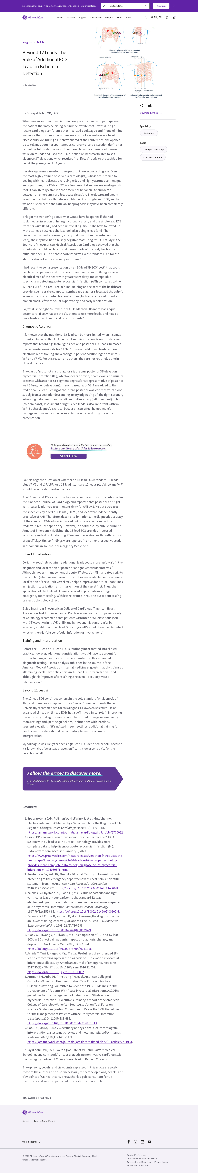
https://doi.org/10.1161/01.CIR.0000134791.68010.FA (62, 1023)
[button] (146, 17)
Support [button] (83, 17)
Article (40, 42)
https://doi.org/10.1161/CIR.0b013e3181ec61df (87, 888)
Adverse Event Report (44, 1121)
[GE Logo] (32, 18)
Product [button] (60, 17)
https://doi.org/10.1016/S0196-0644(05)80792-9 (59, 930)
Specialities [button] (96, 17)
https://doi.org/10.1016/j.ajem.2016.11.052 (55, 972)
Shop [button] (119, 17)
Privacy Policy (161, 1161)
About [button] (129, 17)
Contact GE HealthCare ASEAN (142, 1158)
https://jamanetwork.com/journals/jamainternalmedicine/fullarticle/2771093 (79, 1042)
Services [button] (71, 17)
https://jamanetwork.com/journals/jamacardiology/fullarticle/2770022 (75, 832)
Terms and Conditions (138, 1165)
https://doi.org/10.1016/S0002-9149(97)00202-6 (87, 911)
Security (26, 1121)
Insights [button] (109, 17)
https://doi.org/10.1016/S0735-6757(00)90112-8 (59, 949)
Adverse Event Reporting (139, 1161)
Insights (27, 42)
